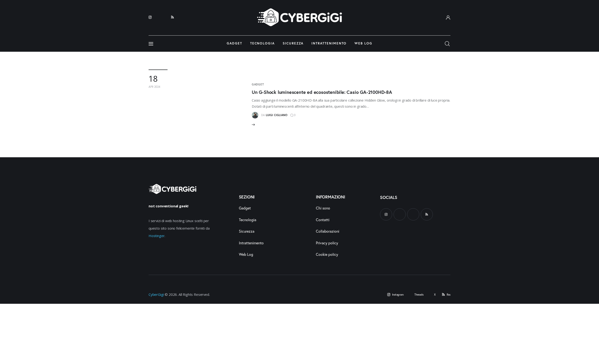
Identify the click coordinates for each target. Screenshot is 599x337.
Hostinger (156, 235)
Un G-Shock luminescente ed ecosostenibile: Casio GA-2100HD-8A (322, 92)
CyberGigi (156, 294)
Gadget (258, 84)
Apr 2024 (154, 86)
